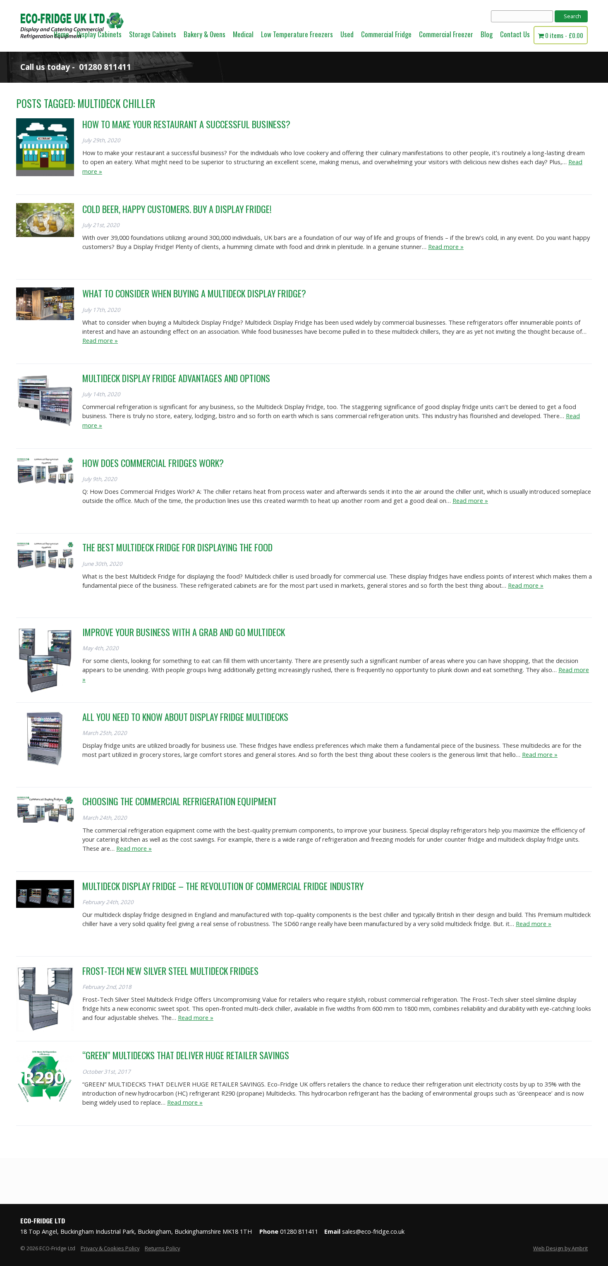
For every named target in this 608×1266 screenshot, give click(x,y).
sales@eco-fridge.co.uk (373, 1231)
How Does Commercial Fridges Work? (153, 462)
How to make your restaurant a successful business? (186, 124)
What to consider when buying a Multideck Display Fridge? (194, 293)
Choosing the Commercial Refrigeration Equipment (179, 801)
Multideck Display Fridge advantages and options (176, 378)
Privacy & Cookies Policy (110, 1248)
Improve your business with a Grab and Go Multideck (183, 632)
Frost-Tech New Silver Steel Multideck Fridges (170, 970)
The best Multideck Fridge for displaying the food (177, 547)
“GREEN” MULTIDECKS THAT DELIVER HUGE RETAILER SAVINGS (185, 1055)
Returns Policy (162, 1248)
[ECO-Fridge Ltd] (72, 49)
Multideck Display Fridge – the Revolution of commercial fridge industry (223, 886)
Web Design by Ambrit (560, 1248)
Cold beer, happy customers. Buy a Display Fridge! (176, 208)
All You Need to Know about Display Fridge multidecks (185, 716)
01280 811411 (105, 66)
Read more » (446, 246)
